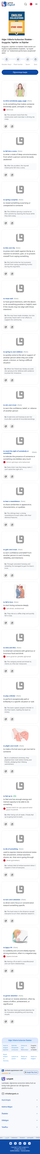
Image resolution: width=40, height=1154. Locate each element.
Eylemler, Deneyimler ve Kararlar (15, 1048)
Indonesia (14, 1138)
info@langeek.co (12, 1093)
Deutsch (22, 1138)
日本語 (38, 1138)
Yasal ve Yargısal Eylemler (5, 1048)
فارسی (7, 1138)
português (30, 1138)
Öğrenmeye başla (20, 72)
